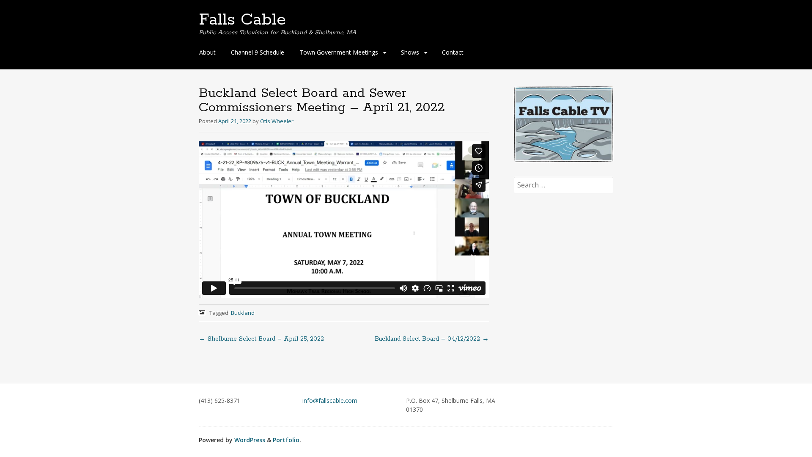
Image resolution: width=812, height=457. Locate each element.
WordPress (249, 440)
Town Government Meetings (338, 52)
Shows (410, 52)
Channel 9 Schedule (257, 52)
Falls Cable (242, 19)
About (207, 52)
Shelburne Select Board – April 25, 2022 (261, 339)
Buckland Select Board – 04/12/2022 (432, 339)
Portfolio (286, 440)
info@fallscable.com (329, 400)
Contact (453, 52)
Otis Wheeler (277, 121)
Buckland (243, 313)
